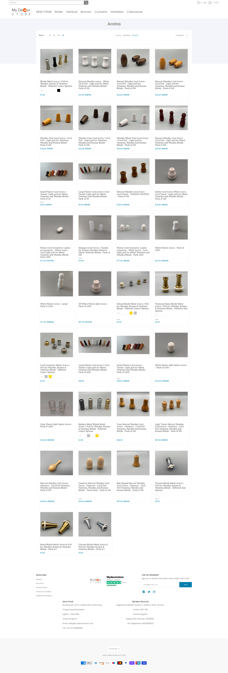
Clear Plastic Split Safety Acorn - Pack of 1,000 (56, 425)
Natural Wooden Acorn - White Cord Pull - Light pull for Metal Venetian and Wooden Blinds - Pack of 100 (94, 85)
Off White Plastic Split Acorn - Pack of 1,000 (93, 304)
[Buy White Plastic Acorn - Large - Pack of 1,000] (56, 283)
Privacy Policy (41, 587)
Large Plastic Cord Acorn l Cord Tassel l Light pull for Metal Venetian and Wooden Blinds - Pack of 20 (94, 195)
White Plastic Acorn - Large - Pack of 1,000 (54, 304)
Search (39, 579)
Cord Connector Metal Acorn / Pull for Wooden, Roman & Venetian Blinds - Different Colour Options (55, 368)
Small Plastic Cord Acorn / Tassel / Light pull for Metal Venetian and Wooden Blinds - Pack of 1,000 (131, 368)
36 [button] (59, 35)
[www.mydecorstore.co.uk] (21, 11)
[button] (201, 2)
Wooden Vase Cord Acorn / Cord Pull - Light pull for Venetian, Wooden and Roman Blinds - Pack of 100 (56, 141)
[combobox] (46, 3)
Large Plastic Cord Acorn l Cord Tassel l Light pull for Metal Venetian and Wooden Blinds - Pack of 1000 (94, 368)
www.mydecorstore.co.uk (111, 655)
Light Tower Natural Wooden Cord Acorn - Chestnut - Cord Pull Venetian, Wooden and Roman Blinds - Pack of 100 (169, 427)
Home (118, 35)
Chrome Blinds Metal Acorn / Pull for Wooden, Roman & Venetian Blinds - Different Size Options (170, 486)
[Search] (86, 3)
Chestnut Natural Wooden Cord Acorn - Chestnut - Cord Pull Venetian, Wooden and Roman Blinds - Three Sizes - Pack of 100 (95, 486)
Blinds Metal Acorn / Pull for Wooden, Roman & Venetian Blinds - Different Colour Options (56, 83)
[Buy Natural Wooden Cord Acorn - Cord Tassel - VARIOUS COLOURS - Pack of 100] (133, 171)
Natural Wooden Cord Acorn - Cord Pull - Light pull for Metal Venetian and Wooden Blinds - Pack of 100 (170, 141)
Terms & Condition (44, 591)
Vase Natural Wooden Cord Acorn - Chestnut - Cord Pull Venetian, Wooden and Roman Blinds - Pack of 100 (131, 427)
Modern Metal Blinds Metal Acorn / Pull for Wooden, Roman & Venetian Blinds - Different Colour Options (94, 427)
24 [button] (54, 35)
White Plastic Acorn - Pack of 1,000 (169, 248)
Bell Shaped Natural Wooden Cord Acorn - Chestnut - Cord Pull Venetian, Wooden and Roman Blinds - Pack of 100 (131, 486)
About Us (40, 583)
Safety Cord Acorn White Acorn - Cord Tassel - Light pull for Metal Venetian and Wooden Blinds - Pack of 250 (171, 195)
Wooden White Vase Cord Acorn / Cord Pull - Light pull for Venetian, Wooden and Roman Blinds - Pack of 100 (132, 141)
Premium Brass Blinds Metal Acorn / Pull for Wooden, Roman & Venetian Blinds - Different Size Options (171, 307)
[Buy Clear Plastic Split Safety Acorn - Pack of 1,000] (56, 404)
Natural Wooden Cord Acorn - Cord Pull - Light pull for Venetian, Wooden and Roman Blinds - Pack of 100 (131, 85)
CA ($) (216, 3)
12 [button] (50, 35)
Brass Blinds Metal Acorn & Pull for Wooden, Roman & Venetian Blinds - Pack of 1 (56, 546)
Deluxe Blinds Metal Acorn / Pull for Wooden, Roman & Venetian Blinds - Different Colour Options (133, 306)
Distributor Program (44, 596)
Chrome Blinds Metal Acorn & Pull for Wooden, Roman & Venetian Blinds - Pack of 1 (93, 546)
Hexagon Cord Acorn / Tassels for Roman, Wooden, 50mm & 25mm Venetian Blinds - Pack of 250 (94, 251)
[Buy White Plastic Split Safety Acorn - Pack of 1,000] (171, 345)
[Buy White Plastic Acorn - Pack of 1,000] (171, 227)
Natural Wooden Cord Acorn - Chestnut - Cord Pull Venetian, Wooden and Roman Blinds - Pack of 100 (55, 486)
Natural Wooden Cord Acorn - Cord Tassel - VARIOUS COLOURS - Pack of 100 (133, 194)
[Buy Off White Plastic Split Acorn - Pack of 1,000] (95, 283)
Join (185, 584)
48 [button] (63, 35)
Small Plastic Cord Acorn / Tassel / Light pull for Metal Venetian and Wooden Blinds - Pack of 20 (55, 195)
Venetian (126, 35)
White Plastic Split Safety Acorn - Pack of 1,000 (171, 366)
